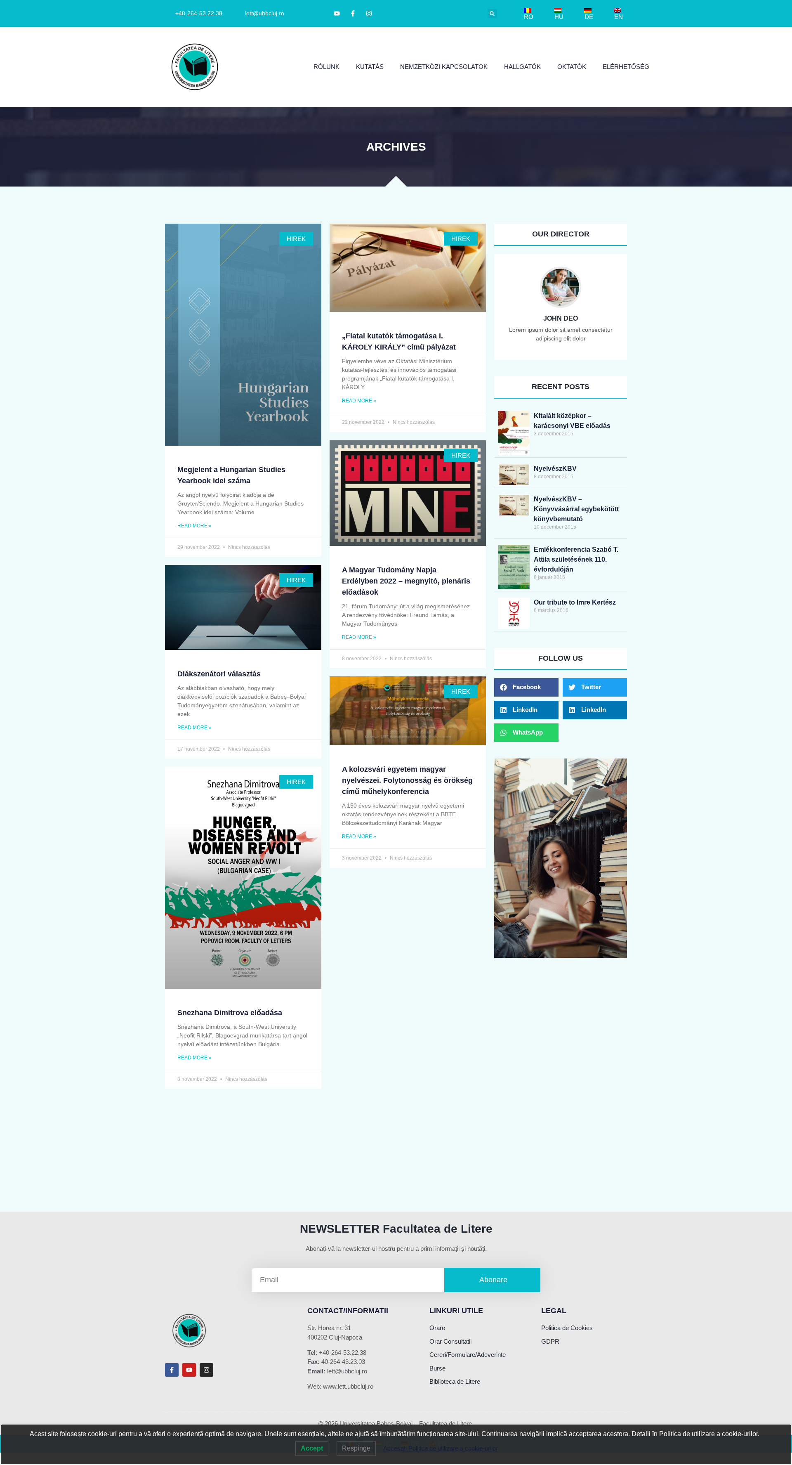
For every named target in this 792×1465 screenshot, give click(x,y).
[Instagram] (206, 1370)
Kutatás (370, 66)
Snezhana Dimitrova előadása (229, 1013)
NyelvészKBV (555, 468)
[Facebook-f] (172, 1370)
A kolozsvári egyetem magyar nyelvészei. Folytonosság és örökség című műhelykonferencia (407, 780)
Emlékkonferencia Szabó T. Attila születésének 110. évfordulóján (576, 559)
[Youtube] (189, 1370)
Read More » (194, 526)
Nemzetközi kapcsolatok (444, 66)
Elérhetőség (626, 66)
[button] (492, 13)
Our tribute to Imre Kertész (575, 602)
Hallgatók (522, 66)
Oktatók (571, 66)
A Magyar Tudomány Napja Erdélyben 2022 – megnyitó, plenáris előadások (406, 581)
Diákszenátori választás (219, 674)
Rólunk (326, 66)
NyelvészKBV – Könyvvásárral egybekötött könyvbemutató (576, 509)
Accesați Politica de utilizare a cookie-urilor (440, 1448)
